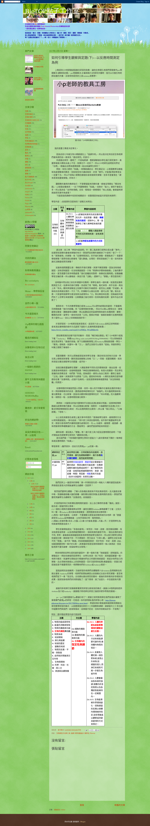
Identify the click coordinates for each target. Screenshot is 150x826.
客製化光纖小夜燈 (31, 424)
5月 (30, 514)
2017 (29, 478)
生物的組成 (29, 114)
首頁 (82, 805)
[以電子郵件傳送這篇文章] (90, 730)
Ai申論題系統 (29, 331)
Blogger (82, 822)
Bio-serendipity (30, 285)
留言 (29, 467)
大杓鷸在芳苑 (38, 67)
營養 (26, 174)
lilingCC (27, 192)
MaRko (27, 194)
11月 (31, 504)
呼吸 (26, 138)
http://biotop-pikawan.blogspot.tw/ (31, 232)
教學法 (87, 733)
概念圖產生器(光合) (31, 262)
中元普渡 (28, 387)
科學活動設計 (79, 733)
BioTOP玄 (28, 180)
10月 (31, 507)
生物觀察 (28, 123)
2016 (29, 528)
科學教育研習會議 (31, 144)
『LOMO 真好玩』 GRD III (34, 400)
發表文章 (31, 463)
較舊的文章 (120, 805)
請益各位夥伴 (29, 100)
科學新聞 (28, 147)
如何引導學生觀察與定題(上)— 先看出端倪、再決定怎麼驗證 (38, 496)
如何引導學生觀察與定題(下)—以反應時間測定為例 (39, 58)
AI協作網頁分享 (30, 307)
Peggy (27, 203)
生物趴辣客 (29, 117)
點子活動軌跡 (29, 177)
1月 (30, 524)
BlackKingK (29, 183)
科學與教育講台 (30, 274)
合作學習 (28, 132)
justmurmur (28, 188)
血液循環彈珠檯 (38, 90)
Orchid (27, 200)
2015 (29, 532)
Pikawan (92, 733)
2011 (29, 545)
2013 (29, 538)
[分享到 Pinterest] (98, 730)
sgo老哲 (27, 209)
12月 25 (33, 484)
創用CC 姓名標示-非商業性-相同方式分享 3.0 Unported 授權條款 (34, 238)
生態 (26, 129)
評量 (26, 159)
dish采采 (28, 185)
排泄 (26, 150)
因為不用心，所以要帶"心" (38, 79)
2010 (29, 548)
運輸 (26, 162)
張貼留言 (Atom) (59, 810)
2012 (29, 542)
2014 (29, 535)
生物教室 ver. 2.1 (30, 318)
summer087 (28, 212)
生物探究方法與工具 (63, 733)
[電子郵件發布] (86, 730)
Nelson (27, 197)
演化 (26, 165)
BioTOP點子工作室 (52, 10)
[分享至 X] (94, 730)
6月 (30, 511)
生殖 (26, 126)
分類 (26, 111)
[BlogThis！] (92, 730)
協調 (72, 733)
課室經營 (28, 168)
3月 (30, 521)
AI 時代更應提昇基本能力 (33, 295)
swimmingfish (29, 215)
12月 (31, 481)
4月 (30, 517)
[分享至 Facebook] (96, 730)
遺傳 (26, 171)
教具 (26, 153)
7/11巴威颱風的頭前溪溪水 (34, 250)
